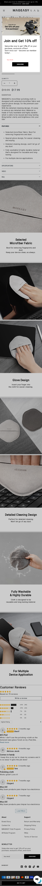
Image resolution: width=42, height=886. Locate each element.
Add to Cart (21, 883)
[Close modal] (37, 20)
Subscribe (20, 64)
